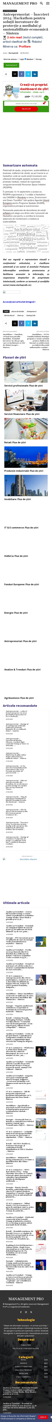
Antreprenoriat (9, 11)
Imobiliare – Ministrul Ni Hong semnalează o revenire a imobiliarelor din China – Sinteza (20, 1160)
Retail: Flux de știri (15, 442)
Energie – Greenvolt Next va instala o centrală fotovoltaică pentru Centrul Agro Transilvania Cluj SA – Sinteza (20, 1122)
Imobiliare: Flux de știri (17, 499)
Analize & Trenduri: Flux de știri (22, 669)
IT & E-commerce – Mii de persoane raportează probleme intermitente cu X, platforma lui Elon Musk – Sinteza (18, 1095)
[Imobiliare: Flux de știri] (26, 485)
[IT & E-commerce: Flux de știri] (26, 514)
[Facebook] (21, 74)
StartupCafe (13, 53)
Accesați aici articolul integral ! (19, 301)
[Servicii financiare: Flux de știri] (26, 400)
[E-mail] (15, 74)
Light (22, 59)
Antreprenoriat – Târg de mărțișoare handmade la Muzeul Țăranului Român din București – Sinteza (16, 799)
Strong (38, 59)
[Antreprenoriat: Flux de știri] (26, 627)
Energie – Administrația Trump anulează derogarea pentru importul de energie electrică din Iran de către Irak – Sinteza (20, 1265)
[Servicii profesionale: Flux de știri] (26, 372)
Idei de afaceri (9, 315)
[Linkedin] (35, 74)
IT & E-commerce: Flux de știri (21, 527)
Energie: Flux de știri (16, 612)
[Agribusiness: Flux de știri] (26, 684)
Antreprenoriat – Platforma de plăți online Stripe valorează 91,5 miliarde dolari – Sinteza (16, 755)
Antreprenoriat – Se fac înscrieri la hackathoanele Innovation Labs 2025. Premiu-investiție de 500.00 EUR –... (16, 769)
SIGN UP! (26, 109)
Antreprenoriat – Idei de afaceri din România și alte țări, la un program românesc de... (17, 812)
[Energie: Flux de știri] (26, 599)
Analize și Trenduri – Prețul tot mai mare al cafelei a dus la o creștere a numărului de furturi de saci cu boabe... (20, 967)
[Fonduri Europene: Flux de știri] (26, 570)
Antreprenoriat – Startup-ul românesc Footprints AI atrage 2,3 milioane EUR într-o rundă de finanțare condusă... (17, 840)
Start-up (20, 315)
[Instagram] (26, 1312)
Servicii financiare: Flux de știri (22, 414)
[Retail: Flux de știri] (26, 428)
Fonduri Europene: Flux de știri (21, 584)
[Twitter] (28, 74)
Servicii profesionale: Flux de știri (23, 385)
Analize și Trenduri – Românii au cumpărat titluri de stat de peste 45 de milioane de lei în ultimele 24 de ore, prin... (19, 929)
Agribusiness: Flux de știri (19, 698)
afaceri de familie (17, 311)
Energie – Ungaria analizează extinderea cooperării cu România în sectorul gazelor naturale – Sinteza (19, 1009)
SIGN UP (43, 1417)
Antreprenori (31, 311)
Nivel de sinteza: (10, 59)
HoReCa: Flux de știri (16, 556)
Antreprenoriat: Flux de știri (20, 641)
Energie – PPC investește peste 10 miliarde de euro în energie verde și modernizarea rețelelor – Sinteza (20, 941)
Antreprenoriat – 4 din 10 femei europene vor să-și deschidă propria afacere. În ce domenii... (16, 713)
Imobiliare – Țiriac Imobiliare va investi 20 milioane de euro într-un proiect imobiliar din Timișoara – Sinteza (19, 997)
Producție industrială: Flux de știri (23, 470)
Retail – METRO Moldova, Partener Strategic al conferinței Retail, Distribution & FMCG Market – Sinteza (19, 1147)
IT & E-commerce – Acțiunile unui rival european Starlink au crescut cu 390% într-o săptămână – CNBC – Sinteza (19, 1135)
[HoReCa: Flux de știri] (26, 542)
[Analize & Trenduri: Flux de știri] (26, 656)
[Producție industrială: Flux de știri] (26, 457)
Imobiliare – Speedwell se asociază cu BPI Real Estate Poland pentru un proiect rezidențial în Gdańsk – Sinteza (19, 1109)
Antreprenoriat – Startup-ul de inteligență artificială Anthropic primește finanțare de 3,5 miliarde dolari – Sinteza (17, 727)
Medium (30, 59)
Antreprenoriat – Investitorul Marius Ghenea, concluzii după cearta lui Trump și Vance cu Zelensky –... (17, 742)
